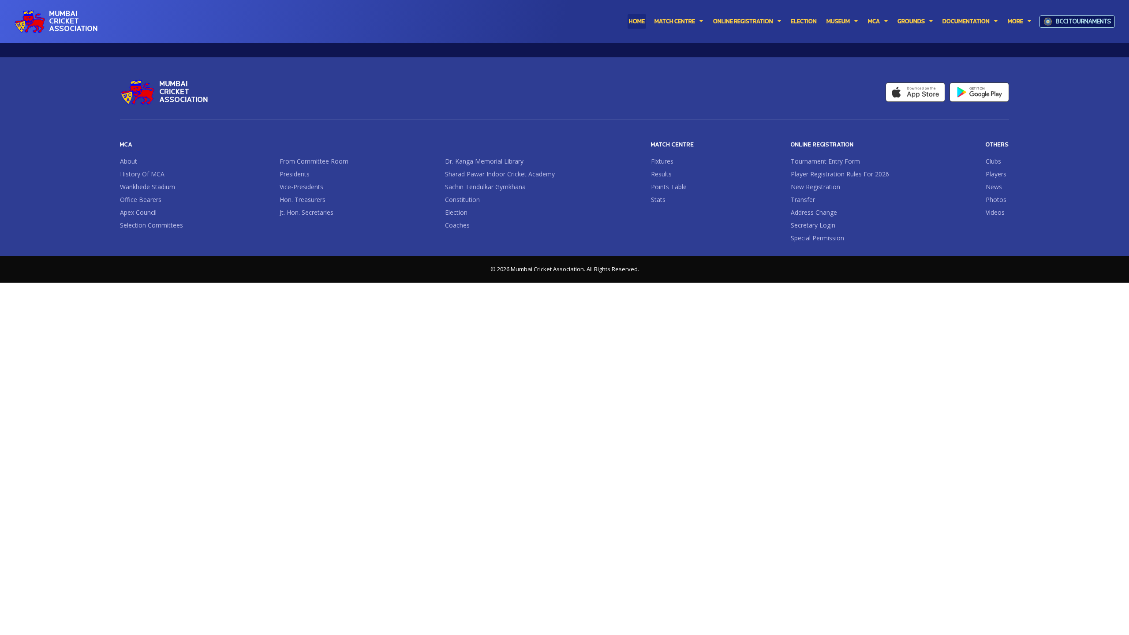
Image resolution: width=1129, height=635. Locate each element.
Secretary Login (813, 225)
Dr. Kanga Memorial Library (484, 161)
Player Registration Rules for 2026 (840, 174)
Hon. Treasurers (302, 200)
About (128, 161)
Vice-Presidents (301, 187)
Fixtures (662, 161)
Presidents (295, 174)
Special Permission (817, 238)
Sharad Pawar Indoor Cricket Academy (500, 174)
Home (637, 21)
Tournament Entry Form (825, 161)
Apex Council (138, 213)
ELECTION (804, 21)
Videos (995, 213)
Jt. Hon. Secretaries (306, 213)
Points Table (669, 187)
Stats (658, 200)
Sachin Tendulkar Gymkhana (485, 187)
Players (996, 174)
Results (661, 174)
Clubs (993, 161)
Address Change (814, 213)
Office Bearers (140, 200)
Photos (996, 200)
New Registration (815, 187)
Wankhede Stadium (147, 187)
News (994, 187)
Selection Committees (151, 225)
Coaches (457, 225)
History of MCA (142, 174)
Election (456, 213)
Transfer (803, 200)
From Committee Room (314, 161)
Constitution (462, 200)
